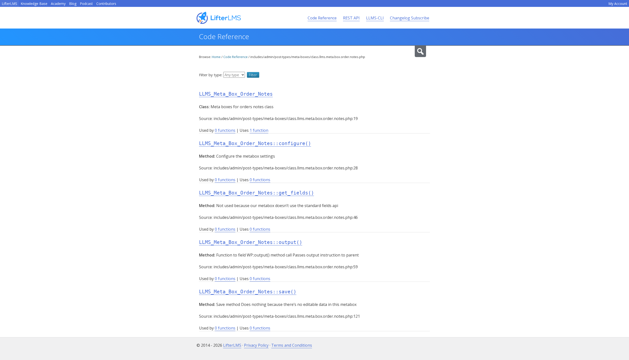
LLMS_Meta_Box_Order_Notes (236, 94)
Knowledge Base (34, 3)
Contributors (106, 3)
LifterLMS (9, 3)
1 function (259, 130)
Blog (72, 3)
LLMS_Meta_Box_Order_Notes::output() (250, 242)
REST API (351, 18)
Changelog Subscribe (409, 18)
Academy (58, 3)
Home (216, 57)
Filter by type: (211, 74)
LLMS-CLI (375, 18)
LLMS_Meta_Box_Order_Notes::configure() (255, 143)
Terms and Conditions (291, 345)
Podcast (86, 3)
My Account (617, 3)
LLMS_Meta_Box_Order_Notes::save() (247, 292)
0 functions (225, 130)
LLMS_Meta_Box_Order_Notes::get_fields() (256, 193)
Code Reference (322, 18)
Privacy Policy (256, 345)
